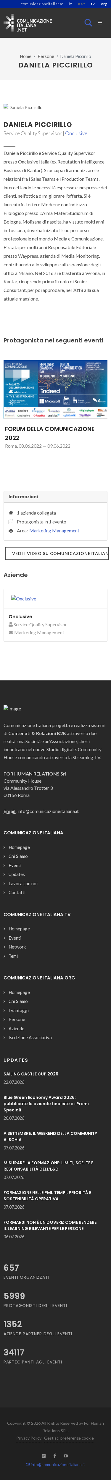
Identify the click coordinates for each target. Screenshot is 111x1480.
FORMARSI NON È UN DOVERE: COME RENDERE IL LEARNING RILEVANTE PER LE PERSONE (50, 1225)
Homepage (19, 847)
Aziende (16, 1028)
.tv (92, 3)
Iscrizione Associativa (30, 1037)
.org (103, 3)
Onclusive (76, 133)
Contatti (17, 892)
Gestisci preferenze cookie (69, 1437)
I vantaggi (19, 1010)
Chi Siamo (18, 856)
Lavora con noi (23, 883)
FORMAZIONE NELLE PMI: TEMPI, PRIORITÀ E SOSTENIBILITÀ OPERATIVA (47, 1196)
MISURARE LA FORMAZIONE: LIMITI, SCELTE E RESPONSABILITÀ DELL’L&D (48, 1166)
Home (25, 56)
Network (17, 946)
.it (70, 3)
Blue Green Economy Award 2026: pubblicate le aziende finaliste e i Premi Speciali (46, 1103)
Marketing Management (54, 530)
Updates (17, 874)
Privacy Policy (28, 1437)
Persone (46, 56)
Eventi (15, 865)
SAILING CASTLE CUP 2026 (31, 1074)
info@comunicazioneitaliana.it (57, 1464)
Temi (13, 956)
